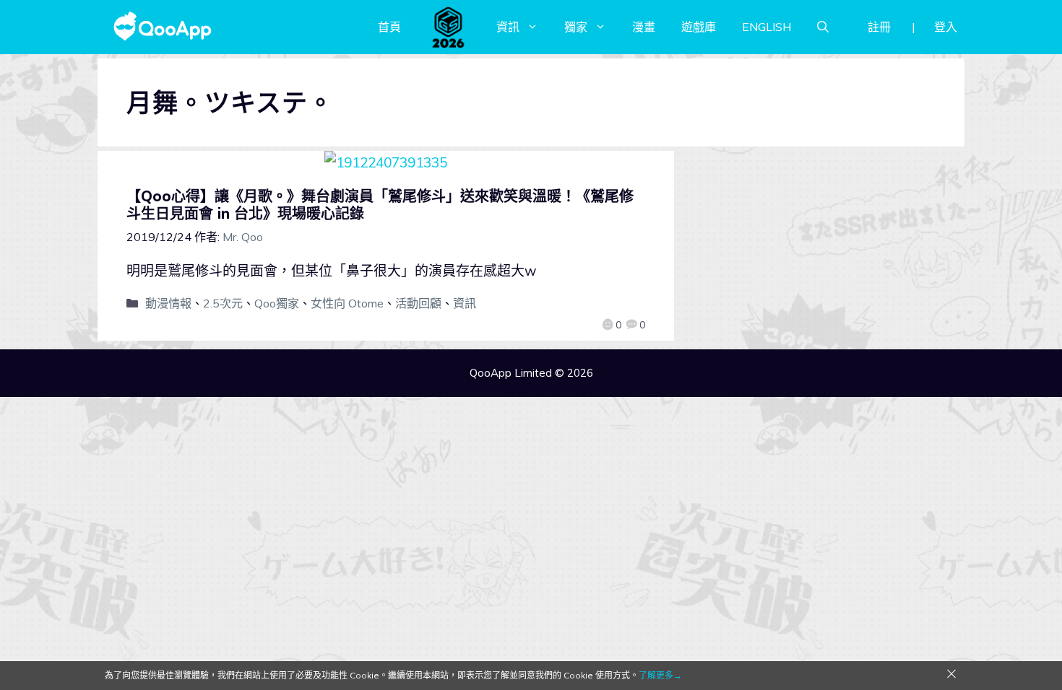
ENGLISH (766, 26)
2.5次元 (223, 303)
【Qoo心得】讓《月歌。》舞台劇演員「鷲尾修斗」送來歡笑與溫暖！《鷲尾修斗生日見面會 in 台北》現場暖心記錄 (380, 204)
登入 (945, 26)
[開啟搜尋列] (823, 26)
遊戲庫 (698, 26)
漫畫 (643, 26)
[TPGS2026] (448, 26)
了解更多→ (660, 675)
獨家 (575, 26)
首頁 (389, 26)
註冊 (879, 26)
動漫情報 (168, 303)
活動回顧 (418, 303)
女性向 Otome (347, 303)
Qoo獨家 (276, 303)
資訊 (507, 26)
